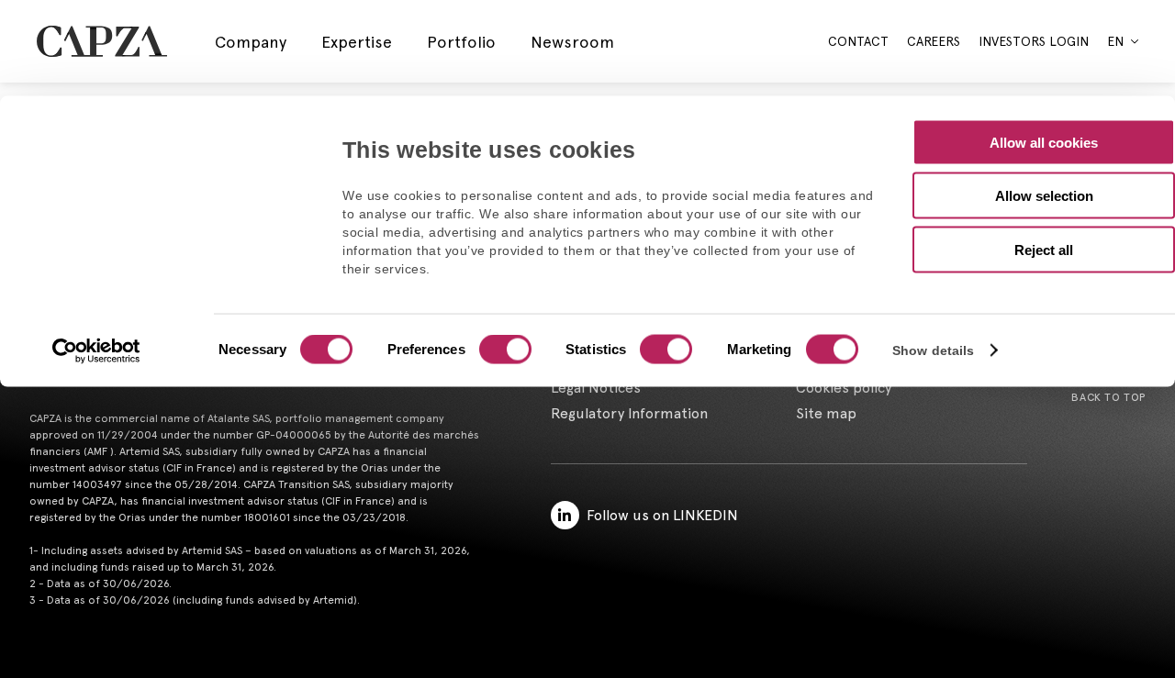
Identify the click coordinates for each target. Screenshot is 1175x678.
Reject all (1043, 249)
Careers (933, 41)
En (1115, 41)
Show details (933, 350)
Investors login (1034, 41)
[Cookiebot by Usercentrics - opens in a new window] (97, 351)
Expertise (356, 41)
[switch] (503, 351)
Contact (858, 41)
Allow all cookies (1044, 142)
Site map (826, 413)
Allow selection (1044, 196)
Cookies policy (843, 387)
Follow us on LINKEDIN (662, 515)
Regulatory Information (629, 413)
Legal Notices (596, 387)
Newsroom (572, 41)
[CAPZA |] (102, 41)
